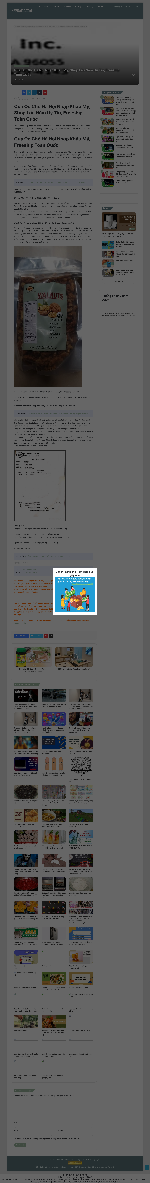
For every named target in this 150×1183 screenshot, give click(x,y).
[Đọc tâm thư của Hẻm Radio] (75, 612)
